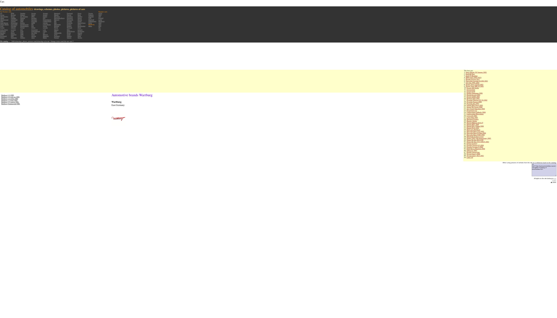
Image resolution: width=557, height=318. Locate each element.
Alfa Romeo (4, 16)
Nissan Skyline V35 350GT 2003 (478, 142)
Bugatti (13, 15)
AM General (4, 20)
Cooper (13, 30)
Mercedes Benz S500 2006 (476, 135)
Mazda (56, 15)
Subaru (80, 30)
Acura (2, 15)
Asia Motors (4, 23)
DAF (12, 36)
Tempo (80, 37)
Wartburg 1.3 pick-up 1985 (10, 97)
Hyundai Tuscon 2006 (474, 102)
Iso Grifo (34, 33)
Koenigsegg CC (472, 110)
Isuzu (33, 34)
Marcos (45, 34)
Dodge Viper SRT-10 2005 (475, 86)
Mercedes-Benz (59, 18)
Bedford (3, 31)
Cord (12, 31)
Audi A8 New (470, 74)
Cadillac (13, 18)
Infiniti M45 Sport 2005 (475, 105)
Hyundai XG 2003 (473, 103)
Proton (69, 24)
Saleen (69, 36)
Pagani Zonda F (472, 143)
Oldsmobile (58, 33)
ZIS (99, 30)
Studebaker (81, 26)
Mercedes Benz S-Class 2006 (476, 133)
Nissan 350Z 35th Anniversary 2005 (479, 138)
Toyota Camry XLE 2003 (475, 156)
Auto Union (4, 30)
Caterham (14, 20)
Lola (44, 30)
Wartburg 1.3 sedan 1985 (9, 99)
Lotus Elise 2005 (472, 117)
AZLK (100, 13)
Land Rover (47, 24)
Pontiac (69, 21)
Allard (2, 18)
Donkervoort (24, 24)
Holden (22, 37)
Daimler (22, 13)
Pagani (56, 37)
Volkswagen (92, 21)
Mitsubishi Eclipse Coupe (475, 136)
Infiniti (33, 28)
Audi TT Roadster (472, 76)
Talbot (80, 34)
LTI (44, 33)
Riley (68, 30)
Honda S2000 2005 (473, 97)
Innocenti (34, 30)
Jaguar (33, 36)
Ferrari (22, 28)
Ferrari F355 (471, 90)
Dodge (22, 23)
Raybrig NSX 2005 (473, 98)
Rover (69, 33)
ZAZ (99, 26)
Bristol (2, 37)
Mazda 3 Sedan (472, 121)
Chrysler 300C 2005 (472, 83)
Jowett (45, 15)
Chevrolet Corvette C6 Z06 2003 (477, 81)
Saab (68, 34)
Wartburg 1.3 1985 (7, 95)
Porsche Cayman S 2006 (475, 147)
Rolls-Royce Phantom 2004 (476, 149)
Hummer (34, 20)
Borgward (3, 36)
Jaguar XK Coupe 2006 (474, 107)
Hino (21, 36)
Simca (80, 18)
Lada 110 (470, 157)
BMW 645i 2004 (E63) (473, 77)
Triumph (91, 16)
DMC (21, 21)
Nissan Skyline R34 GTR (475, 140)
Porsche (69, 23)
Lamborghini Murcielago (475, 114)
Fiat (21, 30)
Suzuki (80, 33)
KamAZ (100, 18)
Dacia (13, 33)
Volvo (90, 23)
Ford (21, 31)
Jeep (33, 37)
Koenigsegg (47, 20)
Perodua (70, 16)
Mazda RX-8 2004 (473, 128)
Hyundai (34, 21)
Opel (55, 34)
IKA (32, 26)
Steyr (79, 24)
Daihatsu (14, 37)
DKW (22, 20)
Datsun (22, 15)
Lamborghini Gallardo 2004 (476, 112)
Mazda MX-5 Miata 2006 (475, 126)
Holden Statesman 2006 (475, 93)
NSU (55, 31)
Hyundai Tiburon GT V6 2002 (477, 100)
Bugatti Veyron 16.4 (472, 79)
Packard (57, 36)
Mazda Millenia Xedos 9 (475, 123)
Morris (56, 28)
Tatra (79, 36)
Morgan (56, 26)
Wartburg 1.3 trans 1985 (9, 100)
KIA (44, 18)
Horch (33, 15)
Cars (554, 180)
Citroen (13, 28)
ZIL (99, 28)
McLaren (57, 16)
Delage (22, 18)
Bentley (2, 33)
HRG (33, 16)
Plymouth (70, 20)
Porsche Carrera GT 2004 (475, 145)
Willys (90, 26)
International (35, 31)
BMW (2, 34)
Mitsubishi (57, 24)
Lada (100, 20)
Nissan (56, 30)
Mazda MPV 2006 (473, 124)
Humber (34, 18)
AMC (1, 21)
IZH (99, 16)
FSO (21, 33)
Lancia (45, 23)
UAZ (99, 23)
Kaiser (45, 16)
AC (1, 13)
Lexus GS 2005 (472, 116)
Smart (80, 21)
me (555, 178)
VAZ (99, 24)
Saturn (69, 37)
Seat (79, 15)
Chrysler (13, 26)
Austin (2, 28)
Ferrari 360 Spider (473, 88)
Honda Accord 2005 (473, 95)
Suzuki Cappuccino (473, 152)
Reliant (69, 26)
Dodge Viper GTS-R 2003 (474, 84)
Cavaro (13, 21)
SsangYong (81, 23)
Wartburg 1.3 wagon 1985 (10, 102)
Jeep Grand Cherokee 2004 (476, 109)
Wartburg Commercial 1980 (10, 104)
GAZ (100, 15)
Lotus (45, 31)
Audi (1, 26)
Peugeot (70, 18)
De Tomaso (24, 16)
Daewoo (13, 34)
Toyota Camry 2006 (473, 154)
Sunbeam (81, 31)
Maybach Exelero (473, 119)
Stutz (79, 28)
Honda (33, 13)
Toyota (90, 13)
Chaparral (14, 23)
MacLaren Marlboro (473, 129)
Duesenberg (24, 26)
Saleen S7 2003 (472, 150)
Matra (45, 37)
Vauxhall (91, 20)
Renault (69, 28)
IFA (32, 24)
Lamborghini (47, 21)
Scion (79, 13)
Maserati (46, 36)
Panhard (70, 13)
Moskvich (101, 21)
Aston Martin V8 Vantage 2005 (476, 72)
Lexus (45, 26)
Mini (55, 23)
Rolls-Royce (71, 31)
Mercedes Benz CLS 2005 (475, 131)
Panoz (69, 15)
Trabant (91, 15)
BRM (12, 13)
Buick (13, 16)
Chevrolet (14, 24)
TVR (89, 18)
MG (55, 21)
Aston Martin (4, 24)
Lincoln (45, 28)
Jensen (45, 13)
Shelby (80, 16)
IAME (33, 23)
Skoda (80, 20)
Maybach (57, 13)
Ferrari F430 (471, 91)
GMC (22, 34)
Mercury (56, 20)
